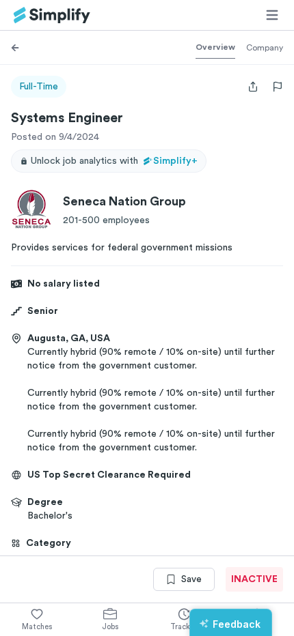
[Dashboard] (52, 15)
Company (264, 48)
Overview (215, 47)
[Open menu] (272, 15)
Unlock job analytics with (114, 161)
